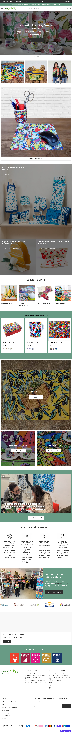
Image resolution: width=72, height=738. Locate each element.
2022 (50, 685)
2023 (50, 687)
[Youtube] (22, 726)
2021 (50, 684)
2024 (50, 689)
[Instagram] (19, 726)
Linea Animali (60, 303)
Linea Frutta (6, 303)
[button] (41, 8)
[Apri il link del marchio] (10, 605)
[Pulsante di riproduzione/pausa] (3, 476)
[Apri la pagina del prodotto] (12, 72)
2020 (50, 682)
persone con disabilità (61, 583)
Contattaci (66, 1)
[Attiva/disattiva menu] (2, 8)
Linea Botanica (43, 303)
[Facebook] (16, 726)
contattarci (44, 4)
